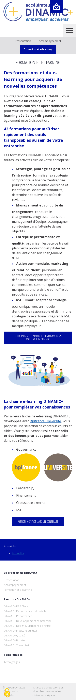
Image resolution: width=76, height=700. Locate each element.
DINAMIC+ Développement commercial (27, 621)
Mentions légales (45, 695)
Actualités (18, 553)
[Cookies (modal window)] (7, 693)
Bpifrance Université (45, 421)
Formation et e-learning (38, 49)
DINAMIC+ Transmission (18, 645)
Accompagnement (50, 41)
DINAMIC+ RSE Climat (16, 606)
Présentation (23, 41)
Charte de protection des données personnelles (48, 689)
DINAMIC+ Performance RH (20, 616)
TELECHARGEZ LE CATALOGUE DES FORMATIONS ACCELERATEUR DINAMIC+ (38, 337)
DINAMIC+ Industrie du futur (20, 630)
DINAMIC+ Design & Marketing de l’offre (27, 626)
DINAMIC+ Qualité (14, 635)
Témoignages (12, 662)
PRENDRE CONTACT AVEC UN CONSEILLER (38, 521)
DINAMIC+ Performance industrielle (25, 611)
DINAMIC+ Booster (15, 640)
